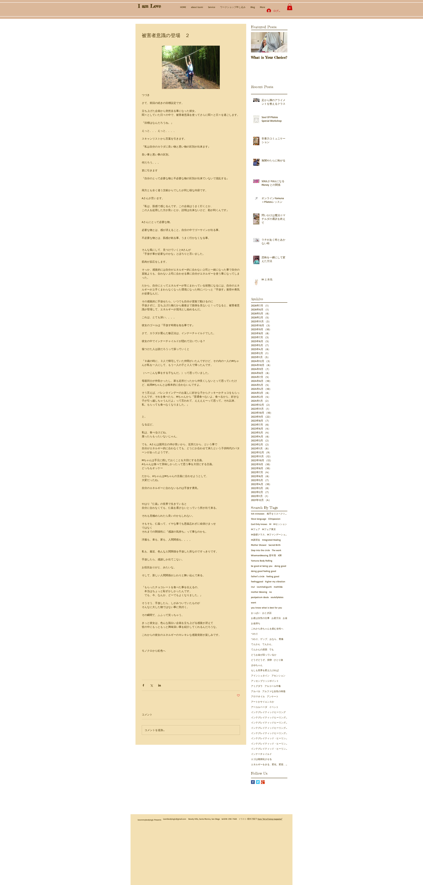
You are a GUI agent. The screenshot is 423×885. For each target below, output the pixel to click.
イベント (273, 707)
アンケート (272, 696)
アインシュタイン (260, 675)
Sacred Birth (275, 544)
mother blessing (259, 591)
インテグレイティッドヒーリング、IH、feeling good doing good (269, 717)
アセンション (278, 675)
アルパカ (255, 691)
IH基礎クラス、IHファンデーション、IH (269, 534)
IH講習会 (255, 539)
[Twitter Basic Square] (258, 782)
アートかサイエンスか (262, 701)
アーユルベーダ (259, 707)
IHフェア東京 (269, 529)
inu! (253, 586)
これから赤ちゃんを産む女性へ (267, 628)
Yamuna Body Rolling (261, 560)
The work (276, 550)
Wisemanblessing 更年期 (263, 555)
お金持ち (255, 623)
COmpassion (274, 518)
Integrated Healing (271, 539)
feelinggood (257, 581)
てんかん (255, 644)
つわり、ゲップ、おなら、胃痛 (267, 639)
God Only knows (259, 524)
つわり (254, 633)
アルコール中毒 (273, 686)
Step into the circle (260, 550)
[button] (289, 6)
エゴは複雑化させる (261, 759)
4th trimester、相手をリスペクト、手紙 (269, 513)
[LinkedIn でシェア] (159, 685)
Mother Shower (259, 544)
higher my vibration (275, 581)
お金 (285, 618)
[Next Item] (282, 42)
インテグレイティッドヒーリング (268, 712)
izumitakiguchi (264, 586)
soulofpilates (277, 597)
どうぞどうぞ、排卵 (261, 659)
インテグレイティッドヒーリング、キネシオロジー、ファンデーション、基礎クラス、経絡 (269, 722)
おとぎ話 (266, 612)
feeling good (272, 576)
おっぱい (255, 612)
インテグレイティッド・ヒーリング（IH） (269, 748)
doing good (280, 565)
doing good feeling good (263, 571)
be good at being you (261, 565)
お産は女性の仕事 (260, 618)
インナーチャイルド (261, 754)
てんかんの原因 (259, 649)
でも (271, 649)
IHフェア (255, 529)
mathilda (278, 586)
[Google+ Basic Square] (263, 782)
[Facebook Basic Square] (253, 782)
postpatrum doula (260, 597)
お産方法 (276, 618)
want (253, 602)
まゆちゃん (257, 665)
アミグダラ (257, 686)
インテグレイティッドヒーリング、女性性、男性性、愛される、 (269, 727)
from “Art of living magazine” (270, 819)
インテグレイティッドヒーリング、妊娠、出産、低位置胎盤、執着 (269, 733)
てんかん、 (268, 644)
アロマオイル (258, 696)
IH (270, 524)
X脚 (280, 555)
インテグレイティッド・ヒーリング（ (269, 743)
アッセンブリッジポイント (265, 680)
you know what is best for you (266, 607)
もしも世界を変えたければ (265, 670)
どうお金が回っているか (263, 654)
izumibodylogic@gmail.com (174, 819)
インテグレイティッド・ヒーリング (269, 738)
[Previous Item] (256, 42)
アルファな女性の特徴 (273, 691)
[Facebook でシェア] (143, 685)
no (270, 591)
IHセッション (280, 524)
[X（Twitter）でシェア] (151, 685)
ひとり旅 (278, 659)
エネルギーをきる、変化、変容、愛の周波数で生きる (269, 764)
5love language (258, 518)
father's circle (257, 576)
